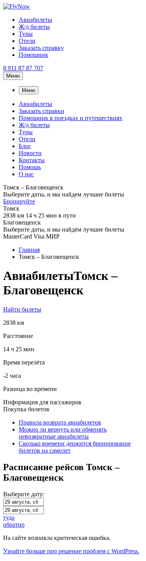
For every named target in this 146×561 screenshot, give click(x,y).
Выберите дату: (23, 494)
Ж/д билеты (34, 26)
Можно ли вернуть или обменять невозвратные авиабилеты (63, 433)
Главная (29, 249)
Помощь (30, 167)
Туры (26, 33)
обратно (14, 524)
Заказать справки (41, 111)
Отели (27, 40)
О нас (26, 174)
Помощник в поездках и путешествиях (70, 118)
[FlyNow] (16, 6)
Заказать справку (41, 47)
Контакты (32, 160)
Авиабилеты (35, 19)
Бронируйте (19, 201)
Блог (25, 146)
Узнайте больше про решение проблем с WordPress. (71, 551)
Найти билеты (22, 309)
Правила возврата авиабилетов (60, 422)
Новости (30, 153)
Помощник (33, 54)
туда (8, 517)
